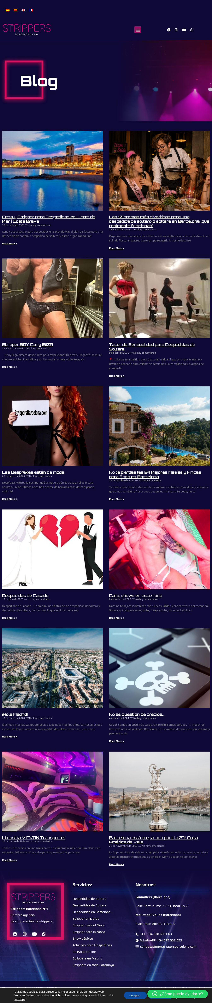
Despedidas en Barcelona (92, 912)
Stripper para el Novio (89, 925)
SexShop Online (84, 952)
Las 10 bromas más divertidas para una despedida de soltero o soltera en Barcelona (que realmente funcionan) (159, 221)
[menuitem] (8, 10)
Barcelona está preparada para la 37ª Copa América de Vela (153, 839)
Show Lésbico (83, 938)
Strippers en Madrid (87, 958)
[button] (137, 29)
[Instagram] (176, 30)
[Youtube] (184, 30)
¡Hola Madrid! (15, 714)
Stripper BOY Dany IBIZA (27, 344)
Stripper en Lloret (86, 919)
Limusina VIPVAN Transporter (33, 837)
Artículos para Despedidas (92, 945)
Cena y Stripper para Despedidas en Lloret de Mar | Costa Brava (48, 219)
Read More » (9, 243)
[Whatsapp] (191, 30)
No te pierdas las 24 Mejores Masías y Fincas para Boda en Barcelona (155, 474)
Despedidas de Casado (25, 595)
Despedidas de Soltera (89, 905)
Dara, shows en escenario (135, 595)
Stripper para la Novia (89, 932)
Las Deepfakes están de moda (33, 472)
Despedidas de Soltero (89, 899)
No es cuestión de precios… (136, 714)
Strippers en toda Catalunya (93, 965)
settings (19, 999)
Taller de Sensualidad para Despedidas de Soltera (152, 346)
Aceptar (135, 995)
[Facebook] (168, 30)
